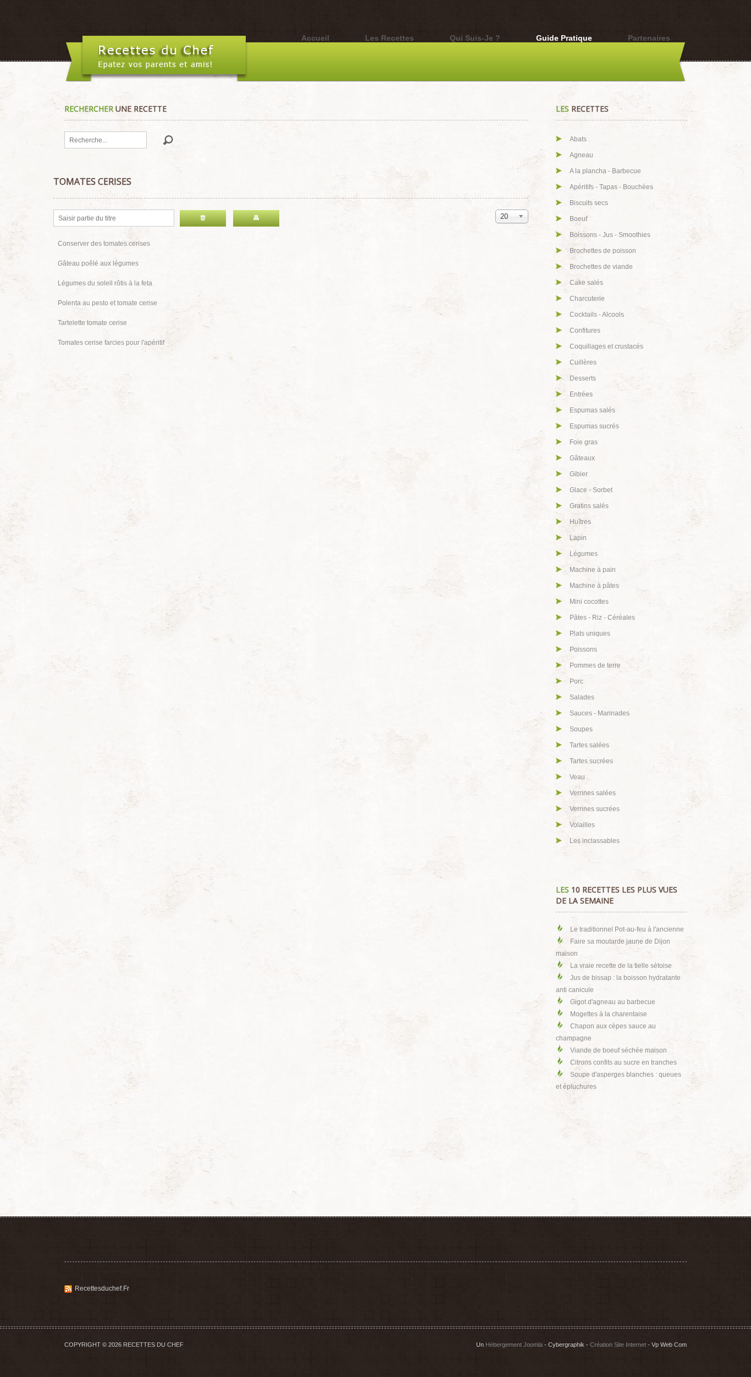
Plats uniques (590, 633)
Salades (582, 697)
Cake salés (586, 283)
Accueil (315, 38)
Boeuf (578, 219)
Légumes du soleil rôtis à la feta (105, 283)
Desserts (583, 378)
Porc (576, 681)
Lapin (578, 538)
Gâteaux (582, 458)
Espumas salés (592, 410)
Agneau (581, 155)
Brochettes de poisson (603, 251)
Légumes (584, 554)
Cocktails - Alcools (597, 314)
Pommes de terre (595, 665)
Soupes (581, 729)
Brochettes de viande (601, 267)
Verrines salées (593, 793)
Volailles (582, 825)
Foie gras (584, 442)
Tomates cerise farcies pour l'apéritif (111, 342)
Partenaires (649, 38)
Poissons (583, 649)
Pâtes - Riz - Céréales (602, 617)
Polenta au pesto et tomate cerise (107, 303)
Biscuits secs (589, 203)
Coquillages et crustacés (606, 346)
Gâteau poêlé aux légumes (98, 263)
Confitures (585, 330)
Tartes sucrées (591, 761)
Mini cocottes (589, 601)
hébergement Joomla (514, 1344)
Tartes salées (589, 745)
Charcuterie (587, 298)
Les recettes (389, 38)
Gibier (579, 474)
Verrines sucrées (595, 809)
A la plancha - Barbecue (605, 171)
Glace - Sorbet (591, 490)
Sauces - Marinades (599, 713)
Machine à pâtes (594, 586)
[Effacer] (203, 218)
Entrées (581, 394)
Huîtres (580, 522)
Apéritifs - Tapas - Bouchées (611, 187)
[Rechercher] (256, 218)
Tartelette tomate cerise (92, 323)
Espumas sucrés (594, 426)
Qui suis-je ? (475, 38)
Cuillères (583, 362)
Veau (577, 777)
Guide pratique (564, 38)
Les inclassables (595, 841)
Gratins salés (589, 506)
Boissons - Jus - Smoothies (610, 235)
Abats (578, 139)
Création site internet (618, 1344)
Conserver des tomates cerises (104, 243)
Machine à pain (593, 570)
